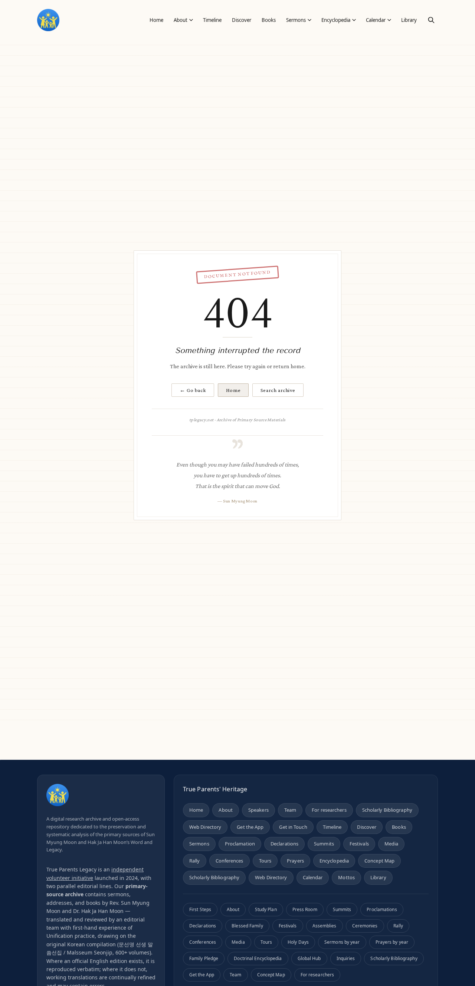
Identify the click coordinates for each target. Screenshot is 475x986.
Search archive (278, 390)
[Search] (431, 20)
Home (233, 390)
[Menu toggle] (191, 20)
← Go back (193, 390)
